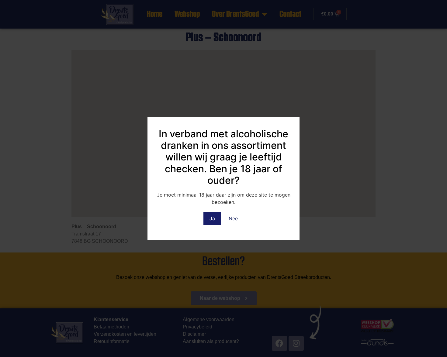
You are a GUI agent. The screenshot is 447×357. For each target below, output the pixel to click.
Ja (212, 218)
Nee (233, 218)
